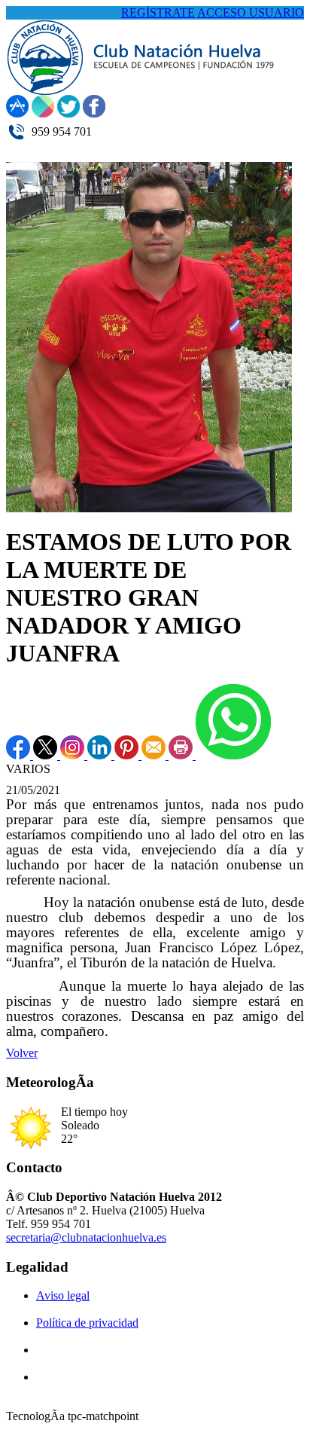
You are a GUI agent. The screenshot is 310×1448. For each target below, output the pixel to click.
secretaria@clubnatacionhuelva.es (86, 1237)
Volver (22, 1052)
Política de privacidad (87, 1322)
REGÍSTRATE (158, 12)
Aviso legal (63, 1295)
